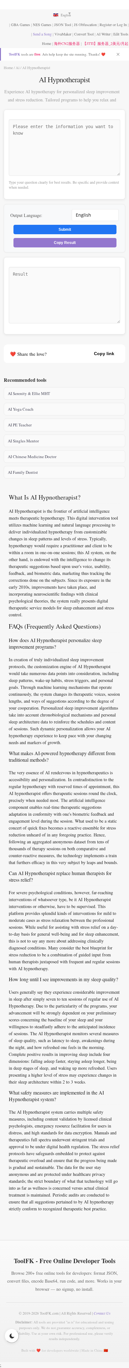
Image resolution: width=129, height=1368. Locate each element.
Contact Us (102, 1313)
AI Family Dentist (23, 472)
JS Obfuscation (85, 24)
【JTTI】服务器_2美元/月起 (105, 43)
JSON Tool (62, 24)
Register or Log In (113, 24)
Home (46, 43)
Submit (65, 229)
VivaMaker (62, 33)
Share (77, 353)
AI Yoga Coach (21, 409)
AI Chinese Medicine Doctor (32, 456)
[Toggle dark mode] (12, 1336)
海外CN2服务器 (67, 43)
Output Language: (26, 215)
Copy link (104, 353)
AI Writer (103, 33)
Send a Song (42, 33)
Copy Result (65, 243)
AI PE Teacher (20, 425)
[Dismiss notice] (118, 54)
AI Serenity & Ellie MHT (29, 393)
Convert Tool (84, 33)
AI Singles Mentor (23, 441)
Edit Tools (120, 33)
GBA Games (20, 24)
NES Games (42, 24)
